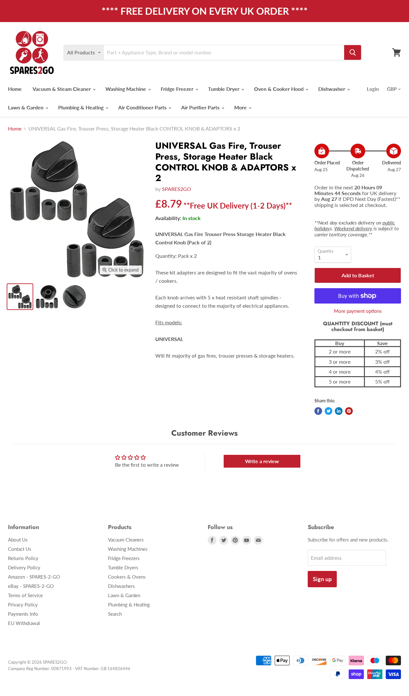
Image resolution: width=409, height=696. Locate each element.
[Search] (352, 52)
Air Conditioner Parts (143, 107)
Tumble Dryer (224, 89)
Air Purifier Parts (201, 107)
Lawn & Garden (26, 107)
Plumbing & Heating (81, 107)
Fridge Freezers (124, 558)
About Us (18, 539)
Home (15, 89)
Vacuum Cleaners (126, 539)
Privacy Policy (23, 604)
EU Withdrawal (24, 623)
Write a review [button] (262, 461)
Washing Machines (128, 549)
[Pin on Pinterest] (349, 411)
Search (115, 614)
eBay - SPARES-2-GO (31, 586)
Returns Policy (23, 558)
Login (373, 89)
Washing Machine (126, 89)
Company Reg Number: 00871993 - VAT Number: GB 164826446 (69, 668)
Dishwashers (121, 586)
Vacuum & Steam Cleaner (62, 89)
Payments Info (23, 614)
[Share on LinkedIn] (339, 411)
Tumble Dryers (123, 567)
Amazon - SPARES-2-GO (34, 577)
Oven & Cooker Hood (279, 89)
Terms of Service (25, 595)
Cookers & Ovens (127, 577)
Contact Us (19, 549)
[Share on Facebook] (318, 411)
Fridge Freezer (178, 89)
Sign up (322, 578)
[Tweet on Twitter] (328, 411)
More (241, 107)
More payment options (358, 311)
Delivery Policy (24, 567)
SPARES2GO (176, 189)
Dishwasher (332, 89)
